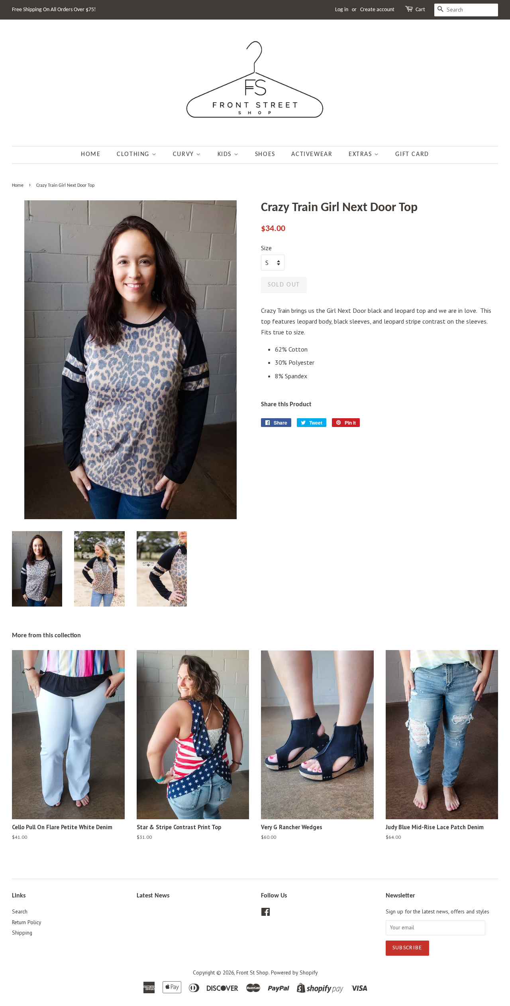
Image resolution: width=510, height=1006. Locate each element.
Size (266, 248)
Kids (226, 154)
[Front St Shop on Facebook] (265, 913)
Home (90, 154)
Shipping (22, 932)
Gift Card (412, 154)
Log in (341, 10)
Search (19, 911)
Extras (361, 154)
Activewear (311, 154)
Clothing (134, 154)
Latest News (153, 896)
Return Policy (26, 922)
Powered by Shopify (294, 972)
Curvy (184, 154)
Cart (420, 10)
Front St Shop (252, 972)
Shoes (265, 154)
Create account (377, 10)
